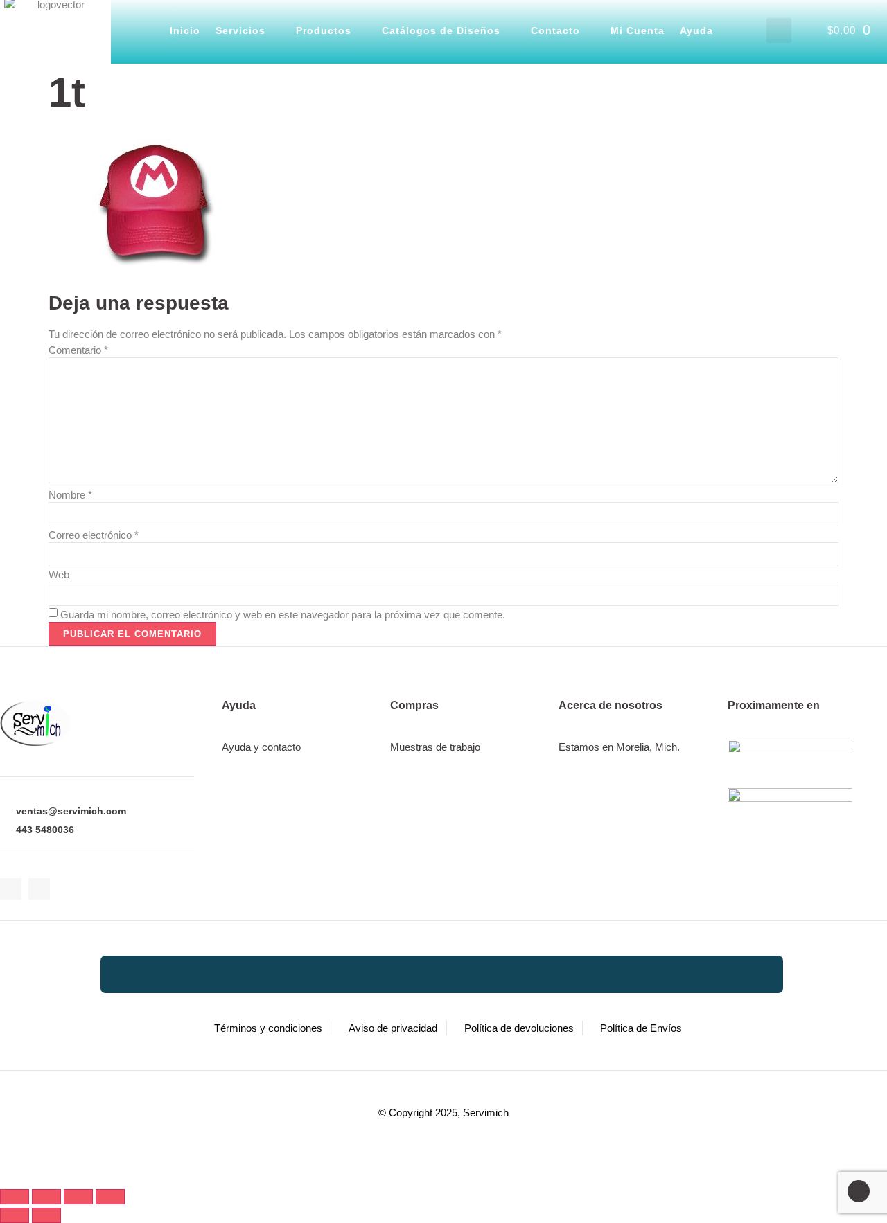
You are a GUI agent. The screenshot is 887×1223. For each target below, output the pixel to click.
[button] (778, 30)
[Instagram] (39, 889)
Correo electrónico (94, 535)
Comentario (78, 350)
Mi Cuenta (638, 30)
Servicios (240, 30)
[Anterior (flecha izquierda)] (14, 1215)
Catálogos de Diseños (441, 30)
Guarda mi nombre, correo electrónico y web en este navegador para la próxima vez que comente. (282, 615)
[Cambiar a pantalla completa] (46, 1196)
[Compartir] (78, 1196)
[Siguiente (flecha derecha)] (46, 1215)
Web (59, 574)
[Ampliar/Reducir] (14, 1196)
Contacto (555, 30)
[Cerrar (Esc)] (110, 1196)
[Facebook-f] (10, 889)
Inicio (185, 30)
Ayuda (696, 30)
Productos (323, 30)
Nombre (70, 495)
